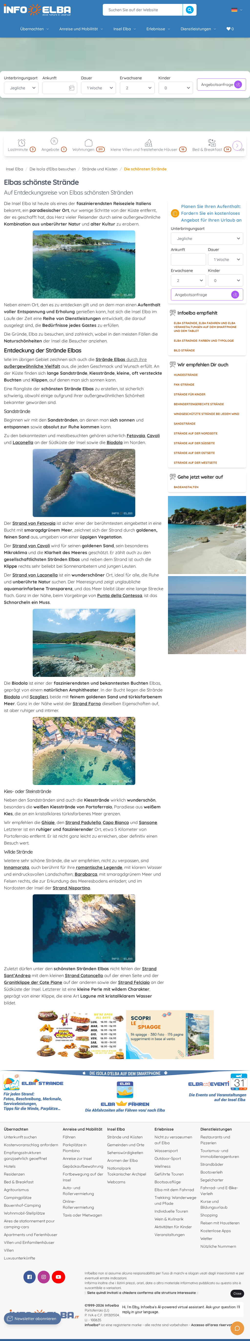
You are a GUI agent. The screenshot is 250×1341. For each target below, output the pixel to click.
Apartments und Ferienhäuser (30, 1234)
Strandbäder (211, 1164)
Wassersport (166, 1150)
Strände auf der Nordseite (196, 433)
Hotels (10, 1166)
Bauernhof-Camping (22, 1205)
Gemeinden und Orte (125, 1144)
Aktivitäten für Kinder (173, 1226)
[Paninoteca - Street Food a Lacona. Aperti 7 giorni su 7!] (80, 1034)
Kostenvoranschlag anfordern (31, 1144)
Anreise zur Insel (77, 1158)
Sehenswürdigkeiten (125, 1152)
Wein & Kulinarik (169, 1219)
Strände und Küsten (99, 168)
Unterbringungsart (21, 77)
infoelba (91, 1325)
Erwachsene (131, 77)
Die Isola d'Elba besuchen (53, 168)
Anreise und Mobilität (78, 28)
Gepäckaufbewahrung (83, 1166)
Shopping (209, 1215)
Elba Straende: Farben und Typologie (204, 340)
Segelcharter (211, 1179)
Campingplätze (17, 1197)
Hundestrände (186, 375)
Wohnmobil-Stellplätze (24, 1213)
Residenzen (14, 1174)
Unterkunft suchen (20, 1137)
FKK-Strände (184, 384)
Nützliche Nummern (218, 1246)
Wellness (163, 1166)
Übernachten (32, 28)
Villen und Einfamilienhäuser (29, 1242)
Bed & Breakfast (18, 1181)
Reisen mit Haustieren (220, 1222)
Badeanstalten (186, 487)
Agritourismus (16, 1189)
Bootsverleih (211, 1172)
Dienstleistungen (196, 28)
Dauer (86, 77)
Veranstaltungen (170, 1234)
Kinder (164, 77)
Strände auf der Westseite (195, 462)
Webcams (116, 1181)
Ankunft (49, 77)
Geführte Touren (169, 1174)
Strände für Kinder (189, 394)
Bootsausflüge (168, 1181)
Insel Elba (122, 28)
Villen (9, 1250)
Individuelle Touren (171, 1211)
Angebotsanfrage (217, 84)
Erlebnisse (155, 28)
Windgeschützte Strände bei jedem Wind (206, 414)
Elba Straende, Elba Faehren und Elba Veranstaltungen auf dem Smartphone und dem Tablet (205, 327)
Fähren (69, 1137)
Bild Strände (184, 350)
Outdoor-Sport (168, 1158)
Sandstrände (185, 423)
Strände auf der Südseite (194, 443)
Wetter (206, 1238)
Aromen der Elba (122, 1160)
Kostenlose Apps (215, 1230)
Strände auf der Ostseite (194, 453)
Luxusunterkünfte (19, 1258)
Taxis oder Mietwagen (82, 1215)
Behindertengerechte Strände (199, 404)
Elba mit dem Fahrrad (174, 1189)
